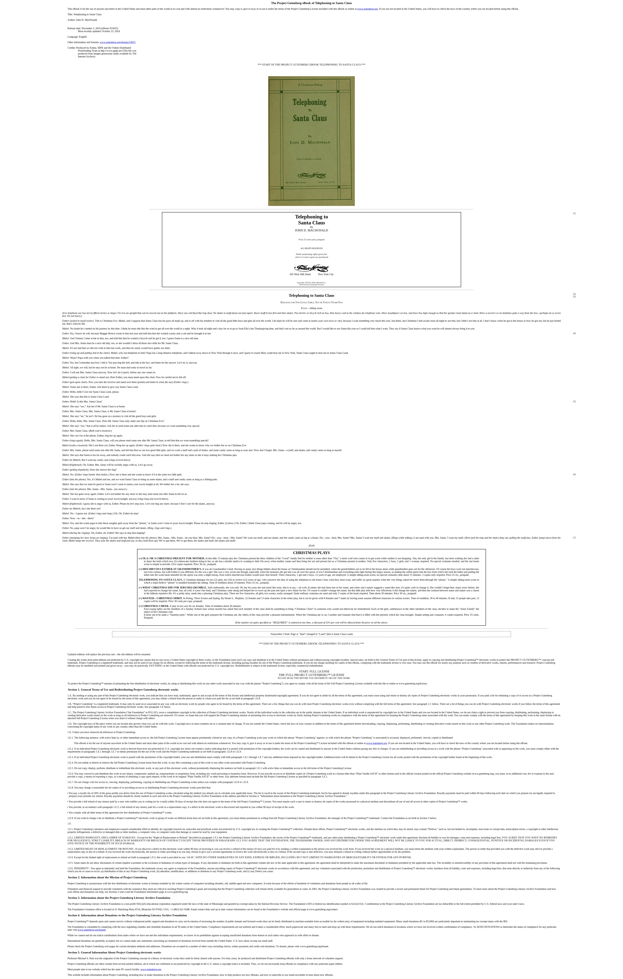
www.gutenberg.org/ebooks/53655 (117, 42)
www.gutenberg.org (367, 8)
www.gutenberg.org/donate (92, 929)
